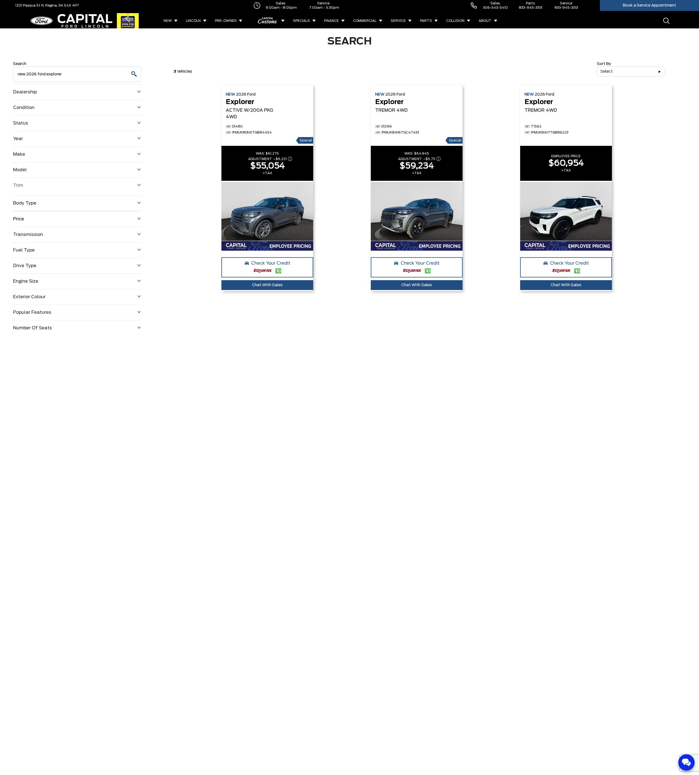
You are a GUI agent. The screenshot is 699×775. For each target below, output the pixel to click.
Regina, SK (54, 5)
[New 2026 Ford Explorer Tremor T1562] (566, 216)
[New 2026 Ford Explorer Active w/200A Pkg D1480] (267, 216)
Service (398, 20)
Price (18, 219)
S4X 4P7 (71, 5)
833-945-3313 (530, 7)
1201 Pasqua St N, (30, 5)
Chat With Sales (267, 285)
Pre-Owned (225, 20)
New (168, 20)
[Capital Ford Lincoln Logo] (71, 21)
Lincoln (193, 20)
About (485, 20)
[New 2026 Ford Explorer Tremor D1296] (417, 216)
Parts (426, 20)
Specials (301, 20)
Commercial (365, 20)
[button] (267, 267)
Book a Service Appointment (649, 5)
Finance (331, 20)
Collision (455, 20)
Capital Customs (267, 20)
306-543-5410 (495, 7)
